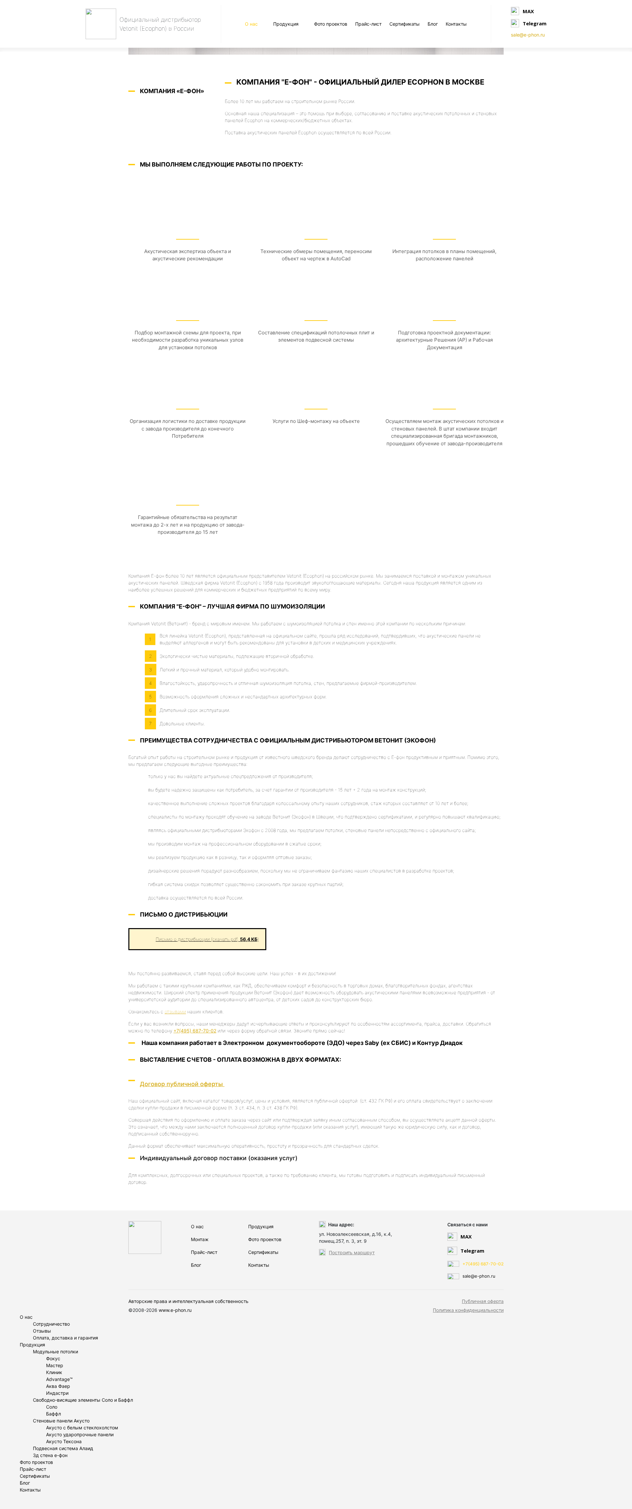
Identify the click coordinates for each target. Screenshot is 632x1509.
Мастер (54, 1365)
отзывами (175, 1011)
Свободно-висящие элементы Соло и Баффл (83, 1400)
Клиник (54, 1372)
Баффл (53, 1414)
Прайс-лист (368, 24)
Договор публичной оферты (182, 1083)
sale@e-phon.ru (528, 35)
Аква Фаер (58, 1386)
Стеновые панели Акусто (61, 1420)
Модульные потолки (55, 1351)
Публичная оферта (483, 1301)
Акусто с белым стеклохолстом (82, 1427)
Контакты (456, 24)
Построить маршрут (352, 1252)
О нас (251, 24)
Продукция (286, 24)
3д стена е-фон (50, 1455)
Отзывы (42, 1331)
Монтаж (200, 1239)
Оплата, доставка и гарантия (65, 1337)
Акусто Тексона (64, 1441)
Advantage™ (59, 1379)
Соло (51, 1407)
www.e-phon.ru (175, 1310)
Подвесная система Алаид (63, 1448)
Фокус (53, 1358)
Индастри (57, 1393)
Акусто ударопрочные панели (80, 1434)
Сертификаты (404, 24)
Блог (433, 24)
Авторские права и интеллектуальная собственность (188, 1301)
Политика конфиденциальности (468, 1310)
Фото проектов (330, 24)
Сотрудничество (51, 1324)
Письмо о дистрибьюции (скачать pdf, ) (207, 939)
